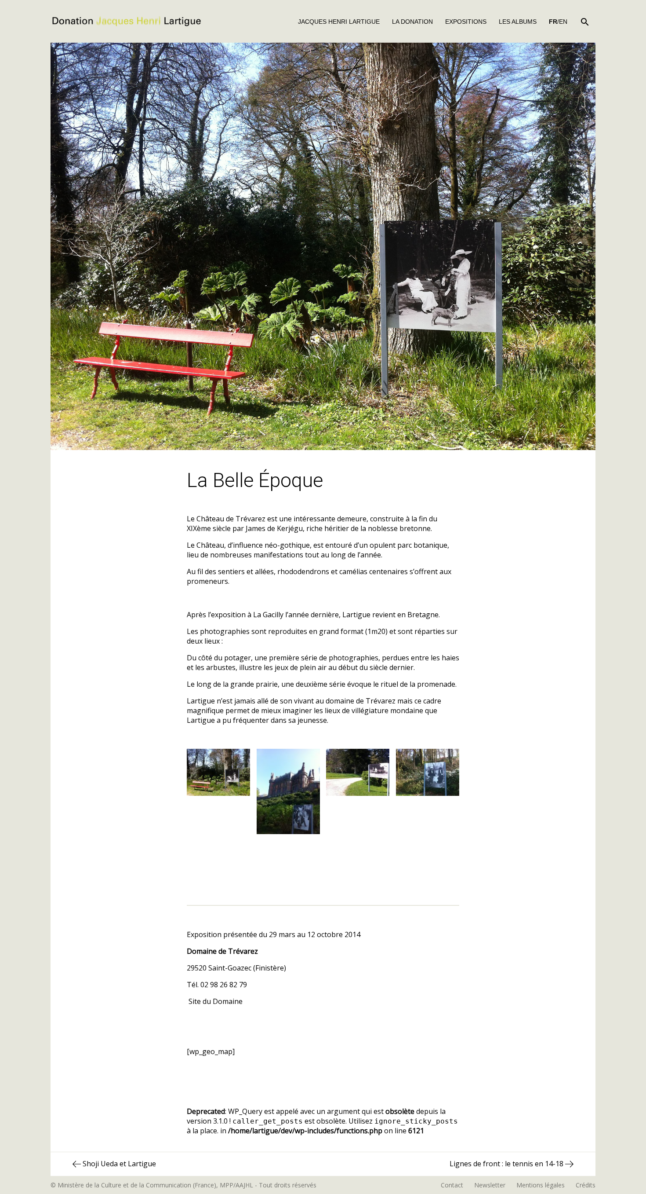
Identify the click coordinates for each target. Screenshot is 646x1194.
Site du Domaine (216, 1001)
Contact (452, 1185)
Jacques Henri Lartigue (339, 21)
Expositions (465, 21)
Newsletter (489, 1185)
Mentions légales (540, 1185)
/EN (558, 21)
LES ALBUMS (518, 21)
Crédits (585, 1185)
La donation (412, 21)
